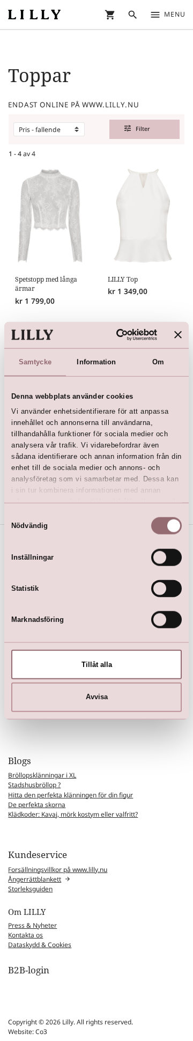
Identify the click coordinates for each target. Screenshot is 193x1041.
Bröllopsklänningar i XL (42, 775)
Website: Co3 (27, 1031)
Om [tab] (158, 361)
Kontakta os (25, 935)
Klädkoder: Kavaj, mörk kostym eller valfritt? (73, 814)
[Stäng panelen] (178, 335)
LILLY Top (123, 279)
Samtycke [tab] (35, 361)
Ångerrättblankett (34, 879)
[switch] (166, 557)
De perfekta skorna (36, 804)
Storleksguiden (30, 888)
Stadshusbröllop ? (34, 784)
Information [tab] (96, 361)
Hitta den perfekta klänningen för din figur (70, 795)
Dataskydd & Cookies (39, 944)
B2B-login (28, 970)
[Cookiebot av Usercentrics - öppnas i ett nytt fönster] (116, 335)
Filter (137, 128)
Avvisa (97, 697)
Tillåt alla (96, 664)
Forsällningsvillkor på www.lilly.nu (57, 869)
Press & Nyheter (32, 925)
